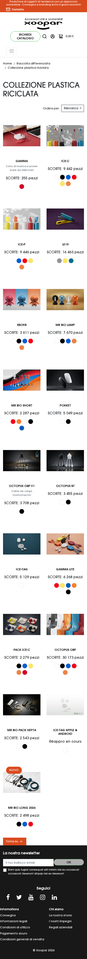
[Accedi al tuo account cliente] (53, 36)
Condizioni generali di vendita (22, 939)
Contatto (17, 9)
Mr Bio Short (21, 405)
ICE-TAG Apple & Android (65, 731)
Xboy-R (22, 325)
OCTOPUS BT (65, 486)
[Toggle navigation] (11, 51)
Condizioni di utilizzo (15, 927)
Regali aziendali (60, 927)
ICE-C (65, 161)
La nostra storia (60, 915)
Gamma (22, 161)
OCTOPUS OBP (65, 650)
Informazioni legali (13, 921)
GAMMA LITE (65, 569)
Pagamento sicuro (13, 933)
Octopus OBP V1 (22, 486)
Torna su (15, 841)
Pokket (65, 405)
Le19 (65, 244)
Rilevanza (71, 108)
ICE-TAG (22, 569)
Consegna (8, 915)
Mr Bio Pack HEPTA (21, 730)
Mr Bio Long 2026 (21, 808)
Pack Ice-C (22, 650)
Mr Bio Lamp (65, 325)
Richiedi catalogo (25, 36)
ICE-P (21, 244)
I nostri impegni (60, 921)
